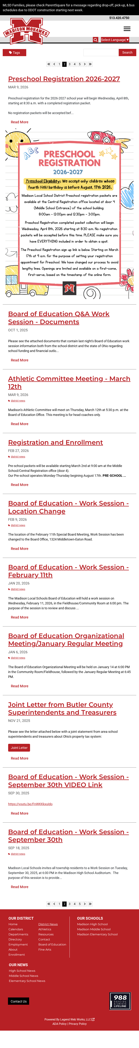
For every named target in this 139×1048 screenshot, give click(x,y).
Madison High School (92, 924)
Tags (16, 53)
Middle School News (23, 976)
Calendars (16, 929)
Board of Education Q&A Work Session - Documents (58, 318)
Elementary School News (27, 981)
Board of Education (52, 944)
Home (13, 924)
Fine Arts (44, 949)
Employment (18, 944)
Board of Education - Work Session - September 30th (68, 836)
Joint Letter (19, 748)
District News (18, 400)
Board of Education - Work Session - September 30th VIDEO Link (68, 781)
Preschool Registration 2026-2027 (64, 79)
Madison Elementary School (97, 934)
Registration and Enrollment (55, 442)
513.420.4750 (119, 18)
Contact (44, 939)
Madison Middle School (94, 929)
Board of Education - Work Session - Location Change (68, 507)
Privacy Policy (78, 1024)
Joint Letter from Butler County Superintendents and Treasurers (62, 708)
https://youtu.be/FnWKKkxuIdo (30, 804)
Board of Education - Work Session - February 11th (68, 571)
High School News (22, 970)
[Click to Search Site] (95, 39)
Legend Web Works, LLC (76, 1019)
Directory (15, 939)
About (13, 949)
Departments (18, 934)
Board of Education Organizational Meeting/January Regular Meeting (66, 639)
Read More (19, 122)
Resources (46, 934)
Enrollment (17, 954)
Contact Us (19, 1001)
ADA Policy (59, 1024)
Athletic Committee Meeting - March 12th (69, 382)
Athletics (44, 929)
